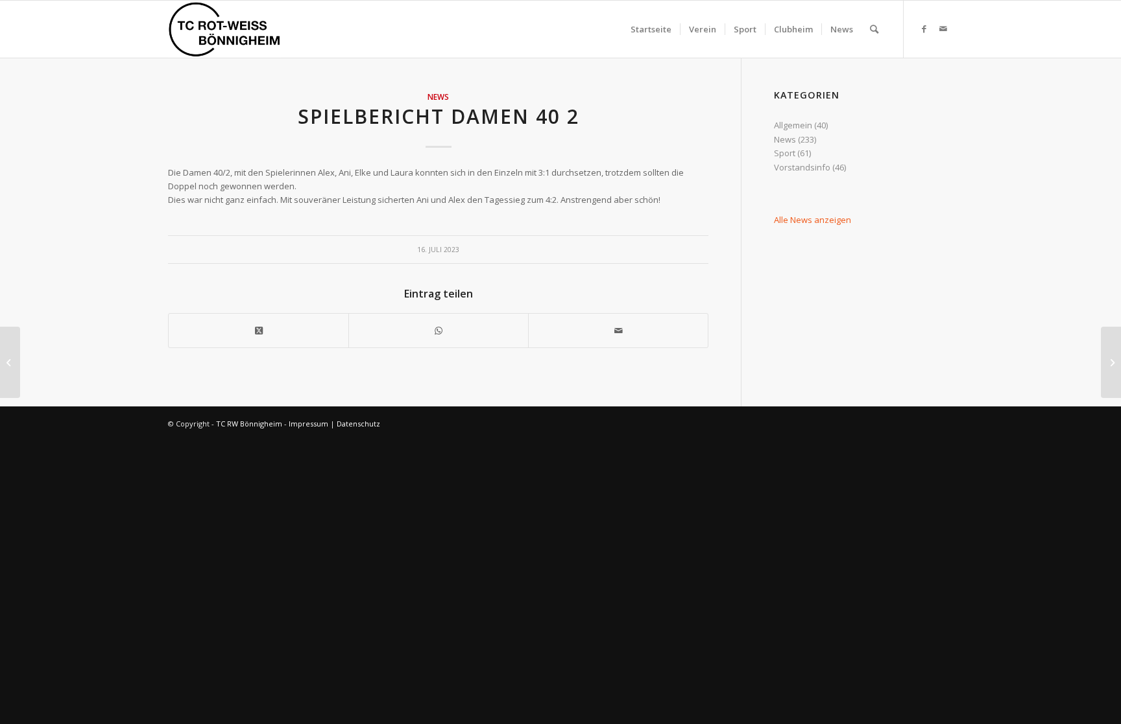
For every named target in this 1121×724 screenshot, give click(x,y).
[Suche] (874, 29)
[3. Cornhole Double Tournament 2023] (10, 362)
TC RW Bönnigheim (249, 423)
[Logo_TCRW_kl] (224, 29)
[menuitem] (651, 29)
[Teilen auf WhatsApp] (438, 330)
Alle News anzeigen (812, 220)
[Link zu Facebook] (924, 28)
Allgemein (793, 125)
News (438, 96)
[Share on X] (258, 330)
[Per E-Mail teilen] (618, 330)
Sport (784, 153)
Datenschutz (358, 423)
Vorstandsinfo (802, 167)
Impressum (308, 423)
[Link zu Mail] (943, 28)
